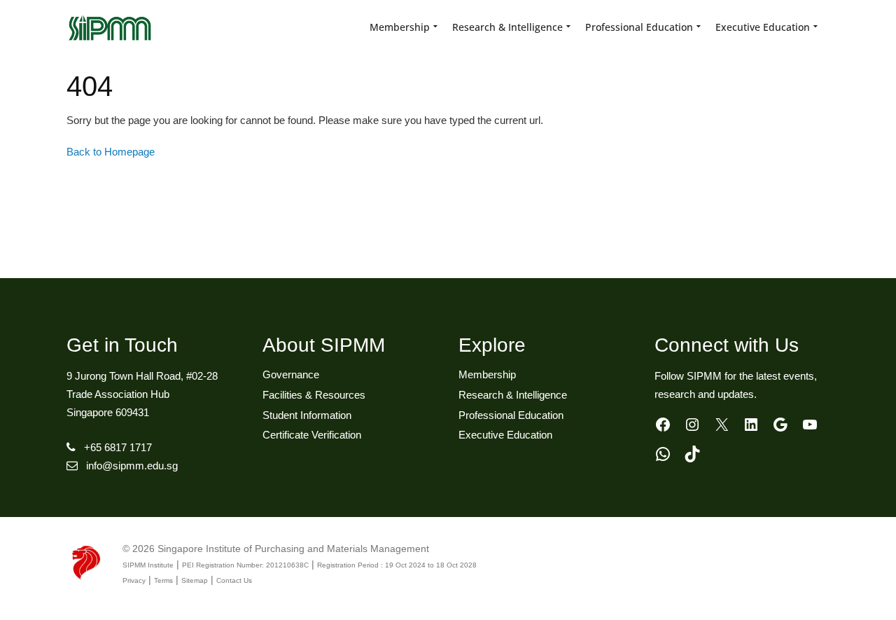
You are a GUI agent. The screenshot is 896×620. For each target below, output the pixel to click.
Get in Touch (122, 345)
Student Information (306, 415)
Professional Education (511, 415)
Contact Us (234, 580)
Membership (487, 374)
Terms (163, 580)
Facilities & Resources (313, 395)
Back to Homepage (110, 152)
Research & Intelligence (512, 395)
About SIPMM (323, 345)
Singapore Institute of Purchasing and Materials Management (293, 548)
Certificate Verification (311, 435)
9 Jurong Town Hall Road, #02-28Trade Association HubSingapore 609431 (142, 394)
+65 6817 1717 (118, 447)
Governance (290, 374)
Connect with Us (726, 345)
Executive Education (505, 435)
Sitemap (194, 580)
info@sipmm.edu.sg (132, 465)
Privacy (134, 580)
